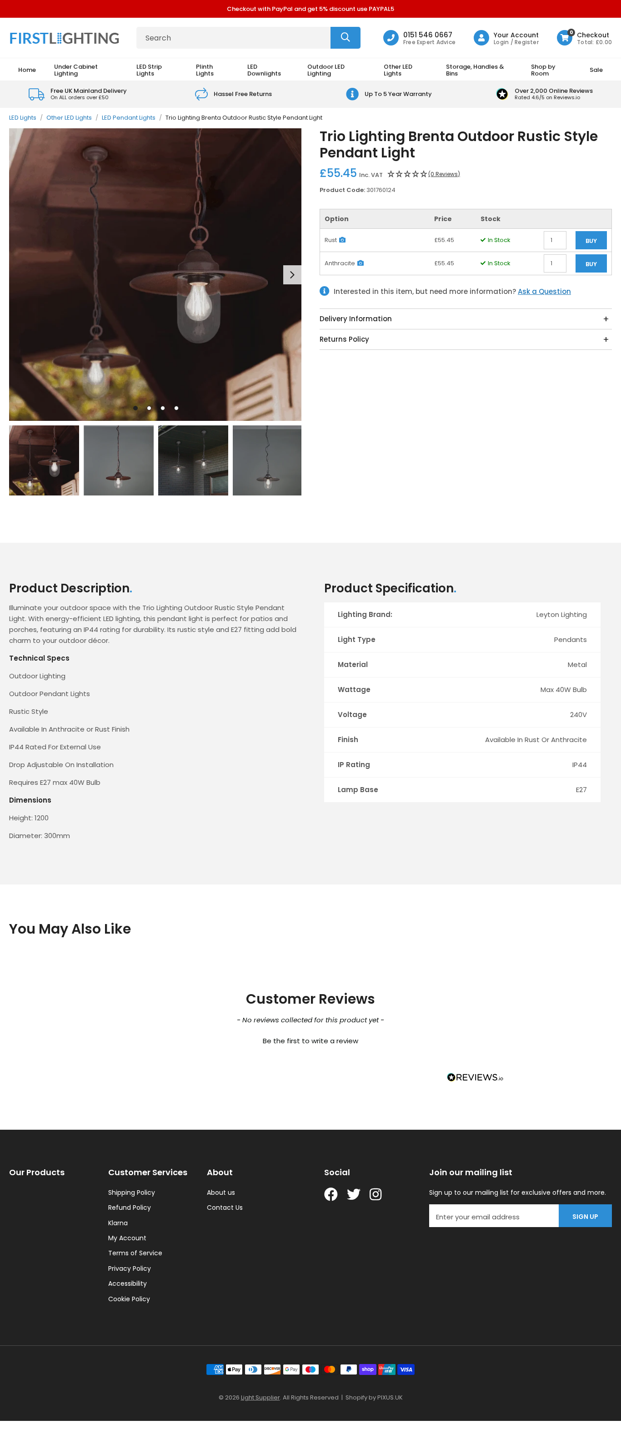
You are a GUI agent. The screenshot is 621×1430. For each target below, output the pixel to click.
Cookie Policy (129, 1299)
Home (27, 70)
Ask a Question (544, 291)
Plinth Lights (205, 69)
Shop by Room (543, 69)
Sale (596, 70)
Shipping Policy (131, 1192)
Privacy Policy (129, 1268)
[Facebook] (331, 1194)
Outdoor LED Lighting (326, 69)
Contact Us (225, 1207)
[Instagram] (376, 1194)
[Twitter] (354, 1194)
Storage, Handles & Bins (475, 69)
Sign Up (585, 1216)
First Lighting (66, 38)
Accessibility (127, 1283)
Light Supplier (260, 1397)
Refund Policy (129, 1207)
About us (221, 1192)
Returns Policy (344, 339)
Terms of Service (135, 1253)
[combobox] (248, 38)
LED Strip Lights (149, 69)
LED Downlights (264, 69)
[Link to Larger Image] (155, 274)
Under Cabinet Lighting (76, 69)
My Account (127, 1238)
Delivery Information (356, 318)
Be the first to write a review (310, 1041)
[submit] (346, 38)
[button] (584, 37)
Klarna (118, 1223)
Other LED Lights (398, 69)
